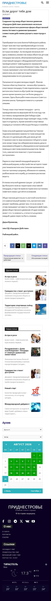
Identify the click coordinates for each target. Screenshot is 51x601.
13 (22, 467)
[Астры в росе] (40, 280)
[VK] (39, 245)
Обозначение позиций (39, 258)
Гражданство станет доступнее (19, 291)
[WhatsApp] (23, 245)
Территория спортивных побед (18, 305)
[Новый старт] (35, 391)
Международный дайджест (17, 404)
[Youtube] (33, 521)
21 (28, 473)
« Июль (7, 491)
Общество (6, 18)
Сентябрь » (36, 491)
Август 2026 (23, 444)
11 (11, 467)
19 (17, 473)
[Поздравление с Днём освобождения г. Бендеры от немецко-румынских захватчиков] (35, 352)
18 (11, 473)
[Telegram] (34, 245)
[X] (17, 245)
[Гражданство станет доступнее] (40, 295)
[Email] (28, 245)
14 (28, 467)
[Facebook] (12, 245)
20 (22, 473)
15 (34, 467)
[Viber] (45, 245)
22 (34, 473)
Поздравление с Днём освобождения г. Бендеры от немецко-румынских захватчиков (16, 352)
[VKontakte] (27, 521)
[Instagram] (9, 521)
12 (17, 467)
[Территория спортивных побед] (40, 309)
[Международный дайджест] (35, 407)
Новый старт (10, 388)
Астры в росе (11, 277)
